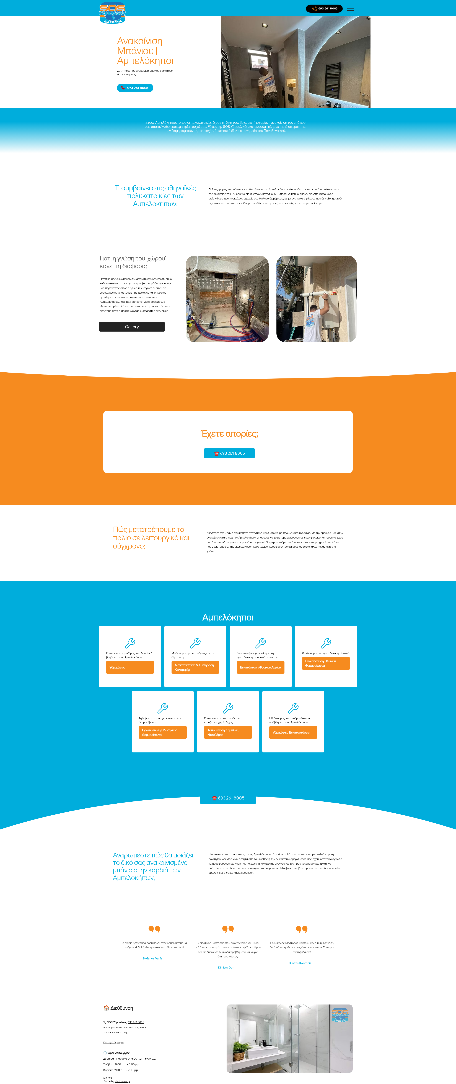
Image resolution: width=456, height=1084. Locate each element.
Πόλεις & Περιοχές (113, 1042)
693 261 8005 (136, 1022)
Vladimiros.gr (122, 1081)
